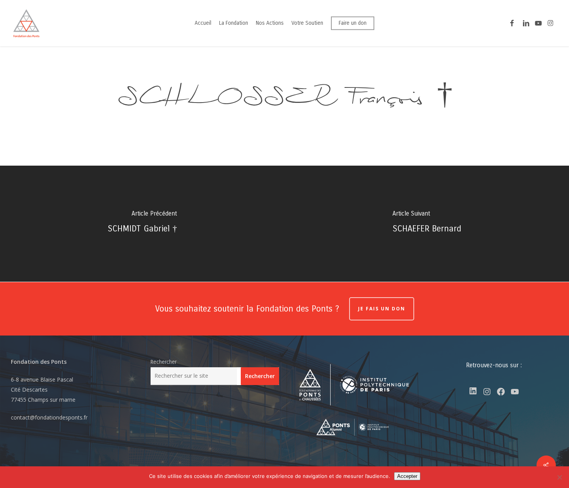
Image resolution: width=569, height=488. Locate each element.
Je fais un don (381, 308)
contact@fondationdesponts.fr (49, 417)
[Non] (559, 477)
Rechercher (164, 362)
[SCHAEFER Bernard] (426, 224)
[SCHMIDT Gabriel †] (142, 224)
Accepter (407, 476)
